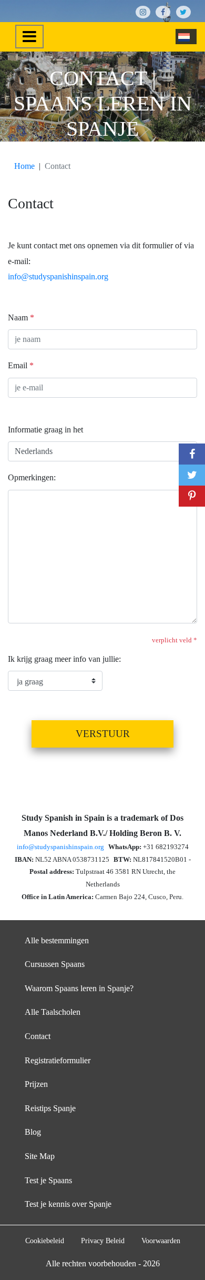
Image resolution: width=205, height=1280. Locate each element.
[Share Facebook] (192, 454)
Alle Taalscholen (52, 1011)
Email (21, 365)
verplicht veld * (174, 640)
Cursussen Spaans (55, 964)
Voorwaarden (160, 1240)
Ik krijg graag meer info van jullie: (64, 658)
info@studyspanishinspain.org (58, 276)
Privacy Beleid (103, 1240)
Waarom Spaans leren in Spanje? (79, 988)
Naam (21, 317)
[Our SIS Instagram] (143, 12)
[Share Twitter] (192, 475)
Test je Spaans (48, 1180)
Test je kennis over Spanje (68, 1204)
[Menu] (29, 36)
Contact (37, 1036)
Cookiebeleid (44, 1240)
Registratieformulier (57, 1060)
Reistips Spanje (50, 1108)
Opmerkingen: (32, 477)
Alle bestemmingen (57, 940)
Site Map (40, 1156)
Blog (33, 1131)
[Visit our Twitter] (183, 12)
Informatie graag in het (45, 429)
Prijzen (36, 1084)
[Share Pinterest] (192, 496)
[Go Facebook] (163, 12)
